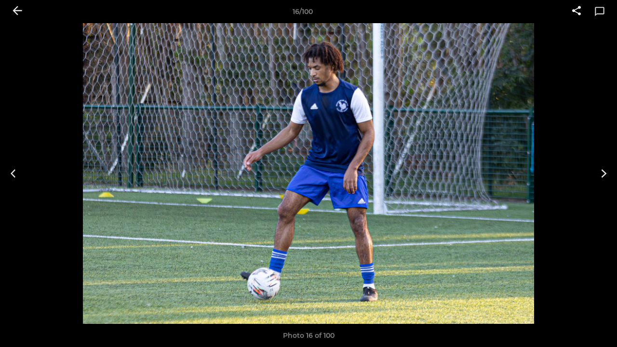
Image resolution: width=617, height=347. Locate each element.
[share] (576, 11)
